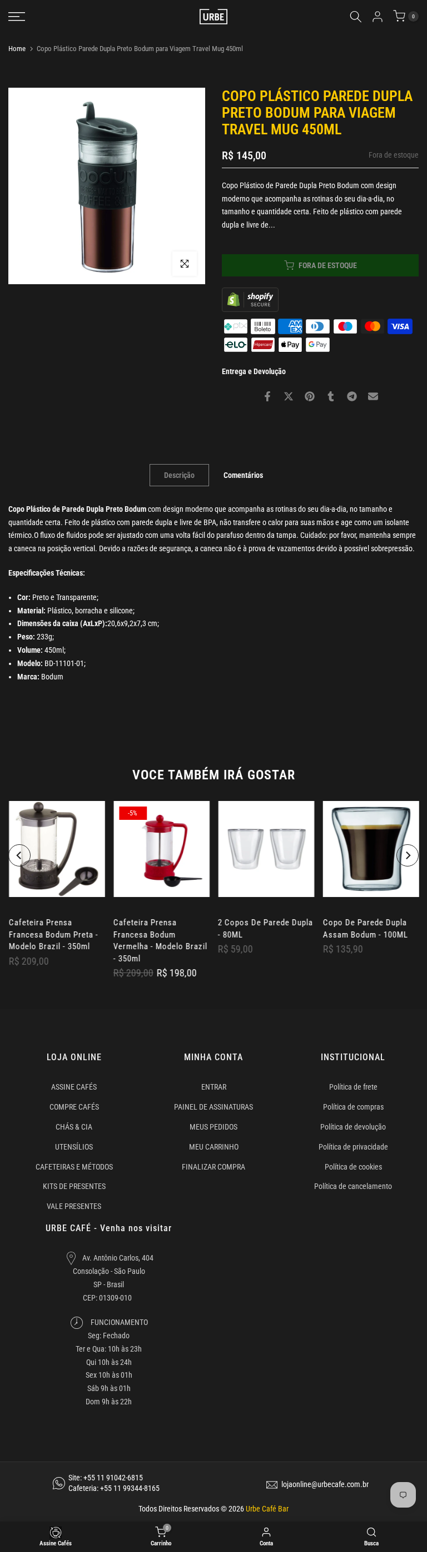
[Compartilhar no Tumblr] (331, 396)
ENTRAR (213, 1086)
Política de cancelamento (353, 1186)
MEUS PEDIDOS (213, 1126)
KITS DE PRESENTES (74, 1186)
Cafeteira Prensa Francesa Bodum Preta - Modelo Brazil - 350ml (53, 934)
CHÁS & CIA (74, 1126)
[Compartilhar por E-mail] (373, 396)
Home (17, 48)
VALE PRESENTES (74, 1206)
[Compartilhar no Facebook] (267, 396)
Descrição (179, 474)
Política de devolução (353, 1126)
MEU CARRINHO (214, 1146)
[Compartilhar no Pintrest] (310, 396)
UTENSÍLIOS (74, 1146)
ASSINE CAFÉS (74, 1086)
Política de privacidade (353, 1146)
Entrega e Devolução (254, 371)
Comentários (243, 474)
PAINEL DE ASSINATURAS (213, 1106)
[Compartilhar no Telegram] (352, 396)
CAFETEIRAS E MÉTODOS (74, 1166)
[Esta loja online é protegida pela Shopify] (250, 299)
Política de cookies (353, 1166)
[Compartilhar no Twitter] (289, 396)
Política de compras (353, 1106)
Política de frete (353, 1086)
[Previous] (19, 855)
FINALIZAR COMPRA (213, 1166)
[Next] (407, 855)
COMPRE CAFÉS (74, 1106)
